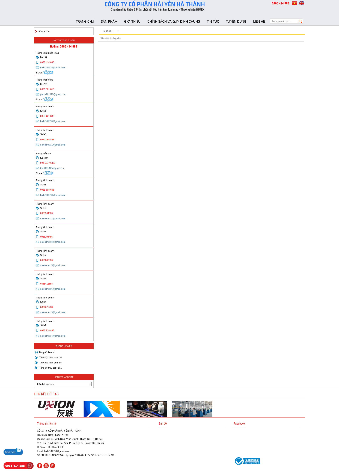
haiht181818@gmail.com (53, 67)
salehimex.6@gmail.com (53, 289)
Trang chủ (85, 21)
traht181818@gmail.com (52, 168)
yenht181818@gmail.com (53, 94)
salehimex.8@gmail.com (53, 242)
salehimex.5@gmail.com (53, 265)
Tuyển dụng (236, 21)
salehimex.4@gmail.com (53, 335)
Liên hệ (259, 21)
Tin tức (213, 21)
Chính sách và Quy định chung (173, 21)
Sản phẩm (109, 21)
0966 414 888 (15, 465)
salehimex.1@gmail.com (53, 144)
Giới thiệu (132, 21)
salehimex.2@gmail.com (53, 218)
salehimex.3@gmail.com (53, 312)
